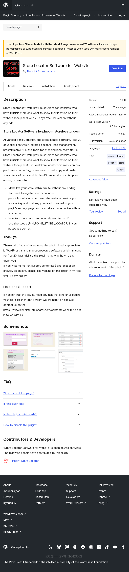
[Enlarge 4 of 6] (51, 354)
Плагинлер (42, 497)
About (7, 485)
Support (121, 86)
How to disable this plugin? (20, 425)
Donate (104, 497)
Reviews (28, 86)
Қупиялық (9, 503)
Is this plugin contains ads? (20, 414)
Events (102, 491)
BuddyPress (12, 532)
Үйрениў (71, 485)
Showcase (41, 485)
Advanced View (99, 179)
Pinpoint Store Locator (41, 71)
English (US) (119, 148)
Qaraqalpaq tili (20, 547)
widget (120, 169)
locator (120, 156)
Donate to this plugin (102, 275)
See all (122, 211)
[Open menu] (123, 5)
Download (117, 68)
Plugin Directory (12, 15)
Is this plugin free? (14, 403)
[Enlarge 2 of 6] (23, 353)
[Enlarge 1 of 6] (23, 336)
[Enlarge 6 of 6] (78, 354)
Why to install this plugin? (18, 393)
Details (11, 86)
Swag (103, 503)
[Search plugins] (39, 27)
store (121, 163)
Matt (8, 520)
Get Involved (106, 485)
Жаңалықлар (11, 491)
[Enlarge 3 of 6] (51, 336)
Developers (73, 497)
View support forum (101, 243)
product (112, 163)
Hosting (8, 497)
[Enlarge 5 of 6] (78, 336)
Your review (96, 211)
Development (71, 86)
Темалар (40, 491)
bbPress (10, 526)
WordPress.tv (76, 503)
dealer (111, 156)
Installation (48, 86)
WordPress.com (14, 514)
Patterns (40, 503)
